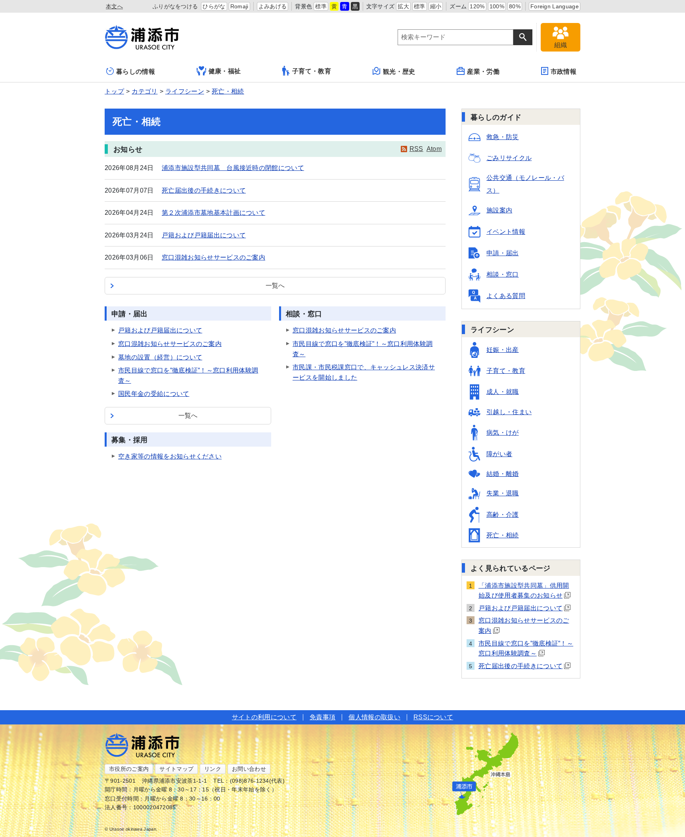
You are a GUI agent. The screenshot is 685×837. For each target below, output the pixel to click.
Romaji (239, 6)
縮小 (436, 6)
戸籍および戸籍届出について (204, 235)
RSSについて (433, 717)
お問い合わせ (249, 769)
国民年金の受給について (153, 393)
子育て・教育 (311, 71)
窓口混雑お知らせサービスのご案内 (213, 257)
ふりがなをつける (175, 6)
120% (477, 6)
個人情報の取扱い (374, 717)
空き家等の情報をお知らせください (170, 456)
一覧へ (275, 285)
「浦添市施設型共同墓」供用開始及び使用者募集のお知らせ (523, 590)
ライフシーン (184, 91)
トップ (114, 91)
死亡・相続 (228, 91)
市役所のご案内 (129, 769)
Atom (434, 148)
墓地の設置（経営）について (160, 357)
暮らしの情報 (135, 71)
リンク (212, 769)
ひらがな (214, 6)
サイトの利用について (264, 717)
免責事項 (322, 717)
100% (497, 6)
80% (514, 6)
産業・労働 (483, 71)
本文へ (114, 6)
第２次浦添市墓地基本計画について (213, 212)
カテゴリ (144, 91)
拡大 (403, 6)
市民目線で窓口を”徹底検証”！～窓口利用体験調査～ (525, 648)
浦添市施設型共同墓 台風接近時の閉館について (233, 167)
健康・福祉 (225, 71)
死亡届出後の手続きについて (204, 190)
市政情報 (563, 71)
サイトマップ (176, 769)
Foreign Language (554, 6)
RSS (416, 148)
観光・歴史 (399, 71)
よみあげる (272, 6)
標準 (321, 6)
